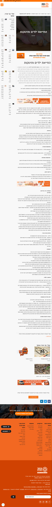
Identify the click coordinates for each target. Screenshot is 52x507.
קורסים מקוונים (22, 439)
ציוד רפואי (23, 431)
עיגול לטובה (40, 437)
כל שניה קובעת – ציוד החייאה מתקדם (39, 445)
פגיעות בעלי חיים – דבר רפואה (43, 376)
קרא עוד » (48, 360)
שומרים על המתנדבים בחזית (40, 427)
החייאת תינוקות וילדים (9, 37)
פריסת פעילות (48, 434)
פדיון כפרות (40, 452)
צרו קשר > (48, 336)
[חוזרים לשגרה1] (33, 183)
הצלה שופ (23, 429)
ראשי (48, 13)
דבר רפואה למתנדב (35, 13)
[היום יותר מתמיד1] (33, 100)
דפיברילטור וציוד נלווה (21, 434)
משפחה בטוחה (39, 442)
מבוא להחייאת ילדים (34, 67)
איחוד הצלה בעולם (48, 438)
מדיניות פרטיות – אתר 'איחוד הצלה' (48, 446)
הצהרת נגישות (48, 442)
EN (17, 0)
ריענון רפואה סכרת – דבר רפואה (9, 107)
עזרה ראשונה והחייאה (22, 437)
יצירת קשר (47, 484)
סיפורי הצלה (31, 427)
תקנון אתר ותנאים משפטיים (47, 450)
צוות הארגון (48, 436)
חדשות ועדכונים (30, 426)
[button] (49, 401)
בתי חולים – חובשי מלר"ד (39, 439)
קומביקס (22, 489)
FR (20, 0)
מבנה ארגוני (48, 429)
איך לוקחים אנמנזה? (45, 359)
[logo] (45, 4)
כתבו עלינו (32, 429)
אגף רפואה (43, 13)
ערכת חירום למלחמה (40, 449)
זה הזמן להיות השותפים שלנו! (25, 413)
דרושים (49, 441)
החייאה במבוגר (29, 359)
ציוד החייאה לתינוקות (40, 435)
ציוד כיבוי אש (22, 444)
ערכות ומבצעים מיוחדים (22, 442)
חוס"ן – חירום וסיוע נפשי (39, 431)
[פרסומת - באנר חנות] (33, 55)
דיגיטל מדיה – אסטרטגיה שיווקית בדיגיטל (33, 487)
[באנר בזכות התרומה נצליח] (33, 382)
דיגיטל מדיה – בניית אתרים (37, 489)
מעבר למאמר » (12, 29)
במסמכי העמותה (38, 477)
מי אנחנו (49, 428)
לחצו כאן (32, 480)
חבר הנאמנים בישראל (48, 432)
